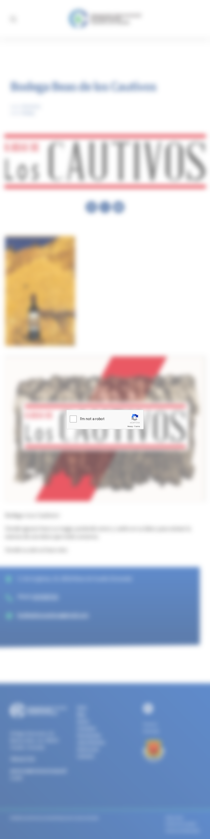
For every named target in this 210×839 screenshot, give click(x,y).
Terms (137, 426)
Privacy (130, 426)
